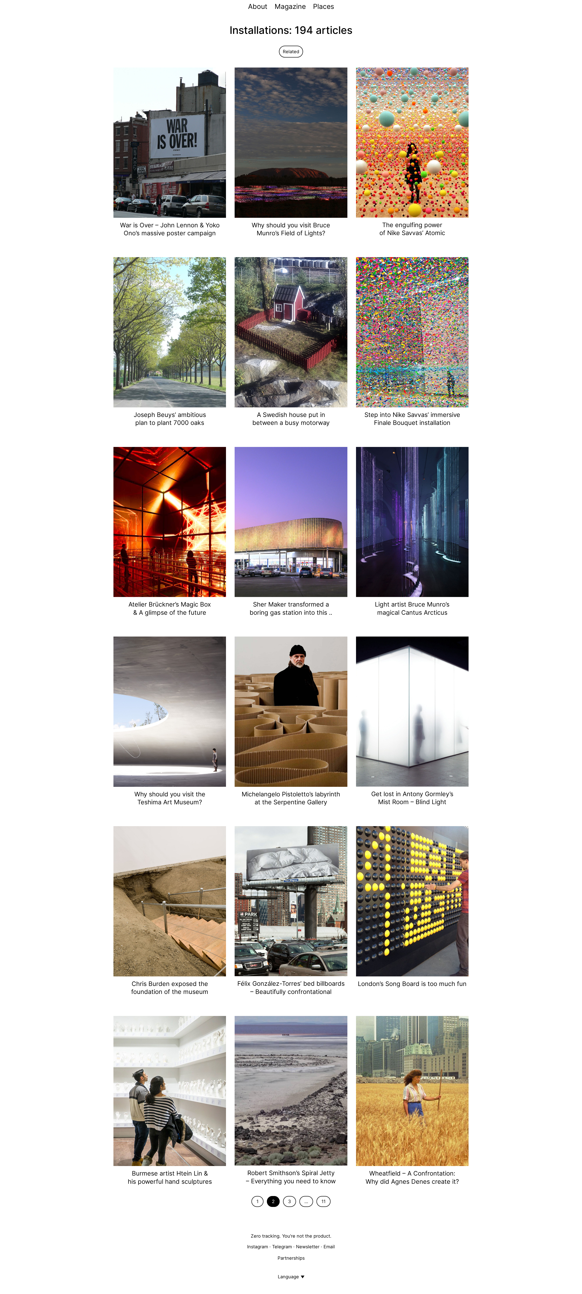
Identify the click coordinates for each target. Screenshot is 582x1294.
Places (323, 6)
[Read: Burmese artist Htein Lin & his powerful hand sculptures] (169, 1090)
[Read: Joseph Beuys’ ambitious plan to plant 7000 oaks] (169, 332)
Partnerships (291, 1258)
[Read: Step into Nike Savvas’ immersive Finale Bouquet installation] (412, 332)
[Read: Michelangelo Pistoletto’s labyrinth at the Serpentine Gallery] (291, 711)
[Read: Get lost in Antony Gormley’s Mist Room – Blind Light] (412, 711)
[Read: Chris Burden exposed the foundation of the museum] (169, 901)
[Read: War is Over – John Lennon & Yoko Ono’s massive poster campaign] (169, 142)
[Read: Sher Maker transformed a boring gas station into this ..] (291, 521)
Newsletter (307, 1246)
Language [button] (288, 1276)
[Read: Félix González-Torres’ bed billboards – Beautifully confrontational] (291, 901)
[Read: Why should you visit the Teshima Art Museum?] (169, 711)
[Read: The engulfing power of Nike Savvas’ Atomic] (412, 142)
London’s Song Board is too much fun (412, 984)
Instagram (257, 1246)
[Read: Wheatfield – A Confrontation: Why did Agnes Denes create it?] (412, 1090)
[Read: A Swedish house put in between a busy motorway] (291, 332)
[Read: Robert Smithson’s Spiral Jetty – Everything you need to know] (291, 1090)
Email (329, 1246)
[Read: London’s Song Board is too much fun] (412, 901)
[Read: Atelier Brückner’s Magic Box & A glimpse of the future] (169, 521)
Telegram (282, 1246)
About (257, 6)
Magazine (290, 6)
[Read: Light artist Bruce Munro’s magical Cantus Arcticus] (412, 521)
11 (323, 1201)
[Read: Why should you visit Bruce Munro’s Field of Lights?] (291, 142)
